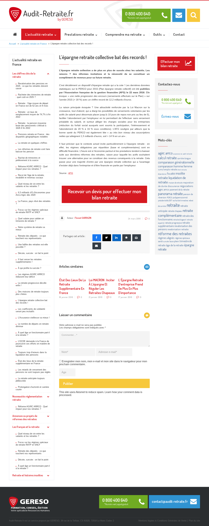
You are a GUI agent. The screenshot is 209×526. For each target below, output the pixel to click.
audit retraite (187, 154)
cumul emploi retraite (167, 169)
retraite (173, 205)
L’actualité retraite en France (27, 62)
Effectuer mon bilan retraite (170, 63)
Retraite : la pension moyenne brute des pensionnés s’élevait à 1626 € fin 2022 (31, 125)
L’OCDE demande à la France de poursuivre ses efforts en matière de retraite (33, 343)
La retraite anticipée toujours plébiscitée (30, 379)
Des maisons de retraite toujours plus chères (32, 292)
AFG (70, 173)
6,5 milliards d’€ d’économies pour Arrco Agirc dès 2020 (33, 193)
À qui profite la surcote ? (29, 268)
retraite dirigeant (179, 219)
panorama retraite (170, 193)
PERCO (169, 197)
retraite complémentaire (175, 213)
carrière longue (184, 158)
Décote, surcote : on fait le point (33, 253)
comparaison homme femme (175, 166)
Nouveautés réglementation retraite (27, 398)
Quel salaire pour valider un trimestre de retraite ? (30, 219)
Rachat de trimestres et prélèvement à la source (28, 159)
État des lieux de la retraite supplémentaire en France (29, 362)
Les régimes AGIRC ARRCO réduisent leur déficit (30, 275)
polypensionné (180, 197)
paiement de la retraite (179, 189)
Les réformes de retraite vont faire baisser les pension (33, 150)
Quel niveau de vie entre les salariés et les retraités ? (30, 185)
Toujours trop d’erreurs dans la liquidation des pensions (31, 353)
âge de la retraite (175, 245)
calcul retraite (167, 157)
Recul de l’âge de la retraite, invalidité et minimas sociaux (30, 176)
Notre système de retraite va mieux (30, 228)
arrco (169, 153)
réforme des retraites (175, 233)
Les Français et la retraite (25, 426)
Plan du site (194, 520)
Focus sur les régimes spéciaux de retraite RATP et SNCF (32, 211)
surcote (166, 241)
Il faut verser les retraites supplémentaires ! (29, 260)
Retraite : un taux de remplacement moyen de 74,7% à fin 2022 (33, 114)
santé (160, 241)
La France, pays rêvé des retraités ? (33, 202)
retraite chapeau (175, 211)
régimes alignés (166, 238)
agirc (161, 153)
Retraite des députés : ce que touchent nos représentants (31, 237)
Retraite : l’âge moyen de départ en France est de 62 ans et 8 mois (32, 104)
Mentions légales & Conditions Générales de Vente (162, 520)
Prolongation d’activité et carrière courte (32, 388)
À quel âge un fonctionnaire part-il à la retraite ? (33, 333)
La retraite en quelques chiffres (32, 143)
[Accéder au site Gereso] (28, 501)
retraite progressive (173, 222)
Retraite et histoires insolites (27, 475)
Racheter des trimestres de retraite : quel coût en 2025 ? (33, 95)
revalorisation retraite (178, 229)
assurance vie (177, 154)
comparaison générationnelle (176, 162)
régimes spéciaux (182, 238)
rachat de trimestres (180, 200)
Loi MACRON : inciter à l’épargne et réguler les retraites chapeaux (102, 286)
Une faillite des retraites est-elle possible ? (32, 245)
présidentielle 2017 (165, 200)
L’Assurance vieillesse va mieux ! (34, 317)
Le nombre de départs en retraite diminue (32, 325)
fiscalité (171, 173)
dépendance (162, 174)
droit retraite (182, 170)
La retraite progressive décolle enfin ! (31, 284)
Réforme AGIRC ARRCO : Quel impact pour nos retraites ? (32, 167)
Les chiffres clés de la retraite (23, 75)
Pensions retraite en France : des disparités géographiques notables (32, 135)
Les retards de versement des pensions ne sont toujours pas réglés (33, 370)
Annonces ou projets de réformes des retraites (24, 417)
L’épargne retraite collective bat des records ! (31, 301)
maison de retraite (176, 182)
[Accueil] (41, 8)
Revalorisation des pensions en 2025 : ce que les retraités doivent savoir (32, 86)
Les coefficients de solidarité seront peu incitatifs (30, 310)
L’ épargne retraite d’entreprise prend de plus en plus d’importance (130, 286)
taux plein (174, 241)
